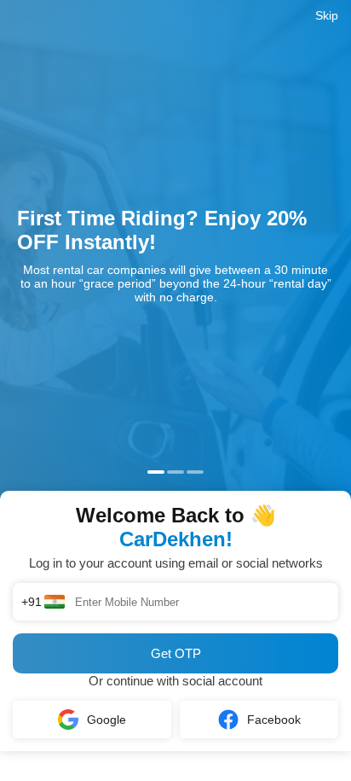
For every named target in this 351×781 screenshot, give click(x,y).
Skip (326, 15)
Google (106, 719)
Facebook (274, 719)
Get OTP (176, 653)
